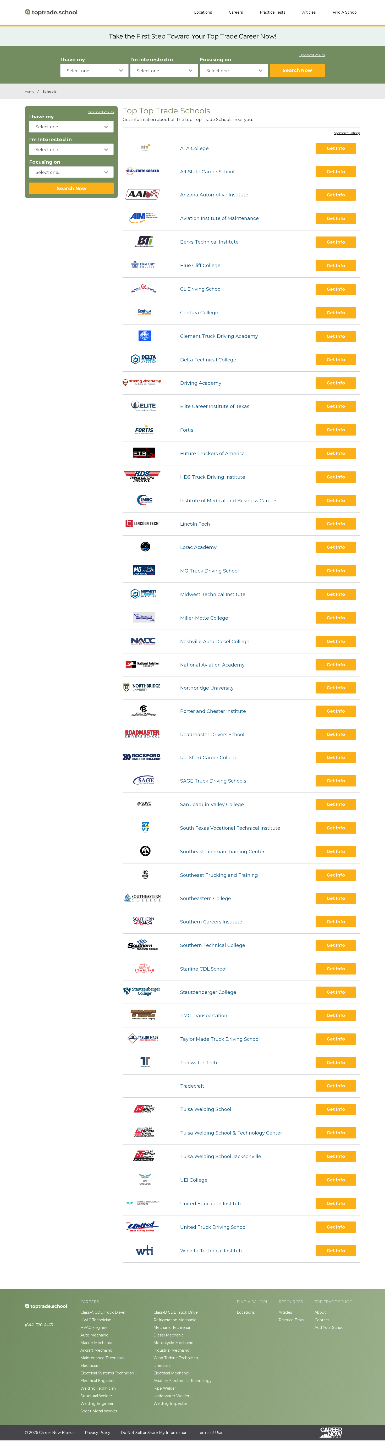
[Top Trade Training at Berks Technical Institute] (146, 242)
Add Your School (329, 1327)
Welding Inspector (170, 1403)
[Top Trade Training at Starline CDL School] (146, 969)
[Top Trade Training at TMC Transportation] (146, 1015)
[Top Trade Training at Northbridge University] (147, 688)
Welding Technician (98, 1388)
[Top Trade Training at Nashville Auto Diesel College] (146, 641)
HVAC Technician (95, 1320)
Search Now (297, 70)
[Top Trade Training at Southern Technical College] (147, 945)
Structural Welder (96, 1396)
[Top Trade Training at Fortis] (146, 430)
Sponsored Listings (347, 133)
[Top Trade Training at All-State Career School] (146, 172)
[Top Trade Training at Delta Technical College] (147, 360)
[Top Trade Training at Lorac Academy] (146, 547)
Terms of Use (210, 1432)
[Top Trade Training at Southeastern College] (146, 899)
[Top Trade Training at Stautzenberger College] (147, 992)
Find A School (345, 12)
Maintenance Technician (102, 1358)
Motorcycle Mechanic (173, 1342)
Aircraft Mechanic (96, 1350)
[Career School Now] (334, 1432)
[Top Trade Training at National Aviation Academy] (146, 665)
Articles (309, 12)
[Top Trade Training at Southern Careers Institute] (147, 922)
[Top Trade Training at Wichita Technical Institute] (146, 1251)
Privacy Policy (97, 1432)
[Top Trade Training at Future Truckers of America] (147, 453)
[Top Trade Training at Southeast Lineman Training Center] (146, 851)
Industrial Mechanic (171, 1350)
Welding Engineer (96, 1403)
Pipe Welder (164, 1388)
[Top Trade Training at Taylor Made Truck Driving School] (147, 1039)
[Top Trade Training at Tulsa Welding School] (146, 1109)
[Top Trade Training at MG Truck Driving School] (146, 571)
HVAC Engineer (94, 1327)
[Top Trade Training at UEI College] (146, 1180)
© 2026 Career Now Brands (49, 1432)
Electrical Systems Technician (107, 1373)
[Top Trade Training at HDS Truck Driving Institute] (147, 477)
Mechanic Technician (172, 1327)
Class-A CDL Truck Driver (103, 1312)
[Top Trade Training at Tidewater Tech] (146, 1063)
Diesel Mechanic (168, 1335)
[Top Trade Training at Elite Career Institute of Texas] (146, 406)
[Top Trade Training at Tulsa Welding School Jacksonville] (146, 1156)
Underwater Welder (171, 1396)
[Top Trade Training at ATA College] (147, 148)
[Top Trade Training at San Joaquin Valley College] (147, 804)
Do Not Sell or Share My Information (154, 1432)
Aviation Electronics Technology (182, 1380)
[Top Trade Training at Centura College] (146, 313)
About (320, 1312)
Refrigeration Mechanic (174, 1320)
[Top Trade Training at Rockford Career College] (147, 757)
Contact (322, 1320)
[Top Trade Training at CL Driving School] (146, 289)
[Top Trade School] (51, 12)
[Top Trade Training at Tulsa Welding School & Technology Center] (147, 1133)
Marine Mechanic (96, 1342)
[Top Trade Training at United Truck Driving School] (146, 1227)
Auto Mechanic (94, 1335)
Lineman (161, 1365)
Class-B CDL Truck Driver (176, 1312)
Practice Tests (272, 12)
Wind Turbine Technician (175, 1358)
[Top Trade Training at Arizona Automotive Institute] (146, 195)
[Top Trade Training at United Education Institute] (146, 1203)
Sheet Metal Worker (98, 1411)
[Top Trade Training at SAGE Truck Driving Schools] (146, 781)
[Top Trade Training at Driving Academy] (147, 383)
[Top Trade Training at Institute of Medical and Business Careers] (146, 501)
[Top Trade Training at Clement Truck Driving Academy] (147, 336)
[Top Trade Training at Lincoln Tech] (146, 524)
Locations (203, 12)
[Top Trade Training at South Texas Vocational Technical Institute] (146, 828)
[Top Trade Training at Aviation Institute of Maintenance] (146, 218)
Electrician (89, 1365)
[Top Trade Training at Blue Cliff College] (146, 266)
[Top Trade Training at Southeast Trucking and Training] (146, 875)
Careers (236, 12)
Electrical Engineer (97, 1380)
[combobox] (94, 70)
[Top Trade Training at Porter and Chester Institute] (146, 711)
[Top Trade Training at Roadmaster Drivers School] (146, 734)
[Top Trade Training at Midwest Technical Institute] (146, 594)
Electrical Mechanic (171, 1373)
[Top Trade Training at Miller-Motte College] (146, 618)
